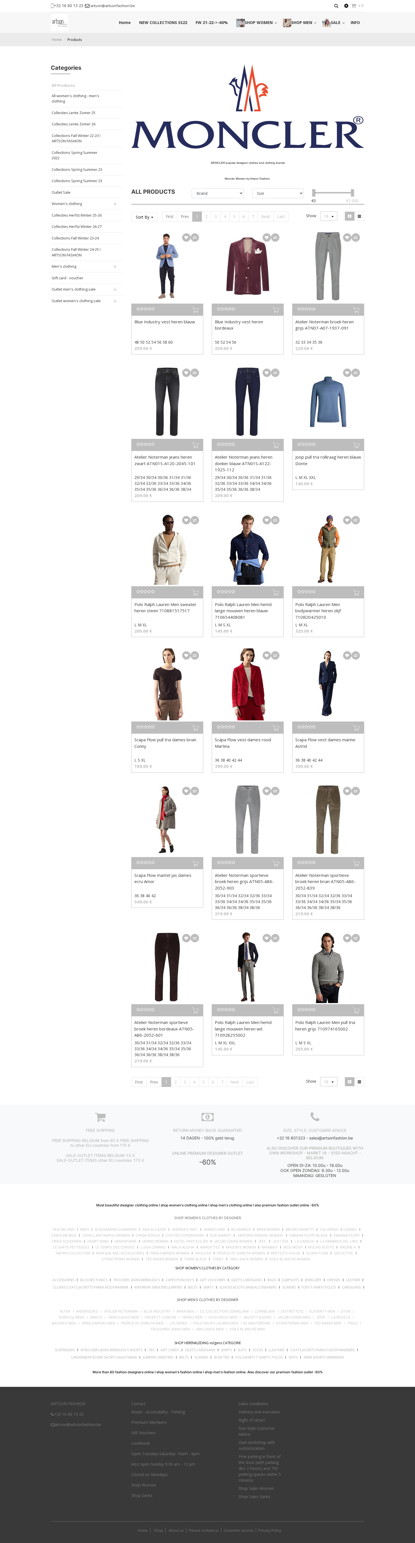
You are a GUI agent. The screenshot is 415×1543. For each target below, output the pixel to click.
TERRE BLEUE (195, 1259)
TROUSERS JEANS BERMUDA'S (136, 1280)
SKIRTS (208, 1287)
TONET (218, 1259)
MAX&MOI (270, 1247)
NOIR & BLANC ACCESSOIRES (120, 1253)
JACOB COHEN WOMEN (233, 1241)
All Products (63, 85)
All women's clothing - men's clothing (75, 98)
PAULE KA (203, 1253)
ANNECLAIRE (214, 1230)
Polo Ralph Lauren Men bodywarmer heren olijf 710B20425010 (318, 610)
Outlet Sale (61, 192)
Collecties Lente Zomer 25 (73, 112)
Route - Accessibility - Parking (158, 1412)
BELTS (192, 1287)
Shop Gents (141, 1495)
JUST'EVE (281, 1241)
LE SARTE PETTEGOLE (71, 1247)
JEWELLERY (313, 1280)
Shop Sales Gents (254, 1496)
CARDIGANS (351, 1287)
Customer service (239, 1530)
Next (265, 216)
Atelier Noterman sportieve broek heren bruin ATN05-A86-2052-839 (325, 881)
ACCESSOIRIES (63, 1280)
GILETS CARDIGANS (246, 1280)
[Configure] (346, 6)
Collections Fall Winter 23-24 (75, 238)
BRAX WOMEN (268, 1230)
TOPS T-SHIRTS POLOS (318, 1287)
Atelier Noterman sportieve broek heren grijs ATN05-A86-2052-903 (244, 881)
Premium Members (149, 1422)
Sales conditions (253, 1403)
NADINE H (348, 1247)
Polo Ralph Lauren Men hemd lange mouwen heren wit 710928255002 (243, 1028)
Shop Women (143, 1485)
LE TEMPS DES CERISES (115, 1247)
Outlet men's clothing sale (74, 289)
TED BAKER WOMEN (161, 1259)
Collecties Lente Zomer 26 (73, 124)
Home (57, 39)
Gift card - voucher (67, 277)
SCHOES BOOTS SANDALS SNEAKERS (247, 1287)
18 (326, 216)
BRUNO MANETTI (300, 1230)
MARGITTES (210, 1247)
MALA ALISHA (182, 1247)
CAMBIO (350, 1230)
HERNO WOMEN (155, 1241)
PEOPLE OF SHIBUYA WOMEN (241, 1253)
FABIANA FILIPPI (347, 1235)
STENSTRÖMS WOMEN (120, 1259)
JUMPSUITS (290, 1280)
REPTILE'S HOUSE (285, 1253)
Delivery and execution (259, 1412)
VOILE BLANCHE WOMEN (289, 1259)
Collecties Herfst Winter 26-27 (77, 226)
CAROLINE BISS (64, 1235)
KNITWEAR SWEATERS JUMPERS (158, 1287)
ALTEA (65, 1311)
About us (176, 1530)
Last (281, 216)
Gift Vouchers (143, 1432)
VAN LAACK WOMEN (246, 1259)
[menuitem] (125, 22)
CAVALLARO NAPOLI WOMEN (106, 1235)
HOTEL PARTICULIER (191, 1241)
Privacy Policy (269, 1530)
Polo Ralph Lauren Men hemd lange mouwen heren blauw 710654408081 (243, 610)
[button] (186, 237)
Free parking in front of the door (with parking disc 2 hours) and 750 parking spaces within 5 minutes (260, 1468)
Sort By (143, 217)
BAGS (271, 1280)
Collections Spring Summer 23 (77, 169)
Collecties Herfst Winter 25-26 (77, 215)
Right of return (252, 1420)
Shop (158, 1530)
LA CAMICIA (304, 1241)
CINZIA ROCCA (148, 1235)
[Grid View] (350, 216)
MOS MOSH (293, 1247)
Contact (138, 1403)
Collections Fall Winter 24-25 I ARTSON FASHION (76, 252)
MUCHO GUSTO (320, 1247)
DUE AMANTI (220, 1235)
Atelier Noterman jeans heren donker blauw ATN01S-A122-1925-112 (243, 463)
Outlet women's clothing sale (76, 300)
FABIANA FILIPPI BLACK (308, 1235)
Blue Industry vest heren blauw (164, 321)
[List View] (359, 216)
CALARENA (329, 1230)
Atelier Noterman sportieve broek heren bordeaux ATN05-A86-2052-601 (164, 1028)
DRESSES (333, 1280)
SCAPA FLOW (317, 1253)
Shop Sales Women (256, 1488)
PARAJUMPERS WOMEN (169, 1253)
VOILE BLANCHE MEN (247, 1329)
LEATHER (353, 1280)
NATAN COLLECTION (73, 1253)
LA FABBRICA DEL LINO (339, 1241)
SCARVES (289, 1287)
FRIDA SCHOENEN (67, 1241)
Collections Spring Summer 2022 (74, 155)
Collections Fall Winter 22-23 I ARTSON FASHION (76, 138)
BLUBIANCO (241, 1230)
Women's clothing (67, 203)
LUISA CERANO (153, 1247)
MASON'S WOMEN (241, 1247)
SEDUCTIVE (343, 1253)
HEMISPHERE (125, 1241)
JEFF (262, 1241)
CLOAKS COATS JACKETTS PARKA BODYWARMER (90, 1287)
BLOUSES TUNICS (93, 1280)
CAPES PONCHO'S (180, 1280)
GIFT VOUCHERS (212, 1280)
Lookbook (140, 1443)
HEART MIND (98, 1241)
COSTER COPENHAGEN (185, 1235)
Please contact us (204, 1530)
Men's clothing (64, 266)
